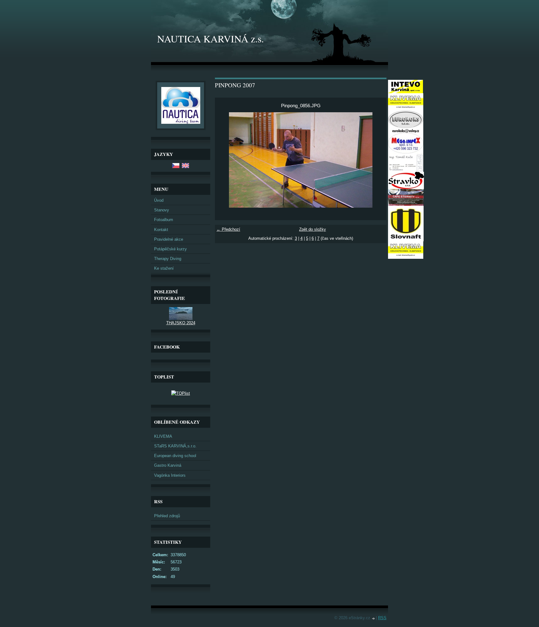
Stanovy (161, 210)
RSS (382, 617)
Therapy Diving (167, 258)
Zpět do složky (312, 229)
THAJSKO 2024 (180, 323)
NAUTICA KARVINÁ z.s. (210, 38)
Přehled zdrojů (167, 516)
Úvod (158, 200)
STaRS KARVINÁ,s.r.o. (175, 446)
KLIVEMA (163, 436)
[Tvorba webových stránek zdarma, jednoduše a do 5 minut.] (373, 618)
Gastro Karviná (167, 465)
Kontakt (161, 229)
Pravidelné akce (168, 239)
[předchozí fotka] (225, 160)
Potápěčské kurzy (170, 249)
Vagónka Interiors (170, 475)
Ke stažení (164, 268)
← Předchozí (228, 229)
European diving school (175, 455)
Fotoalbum (163, 219)
